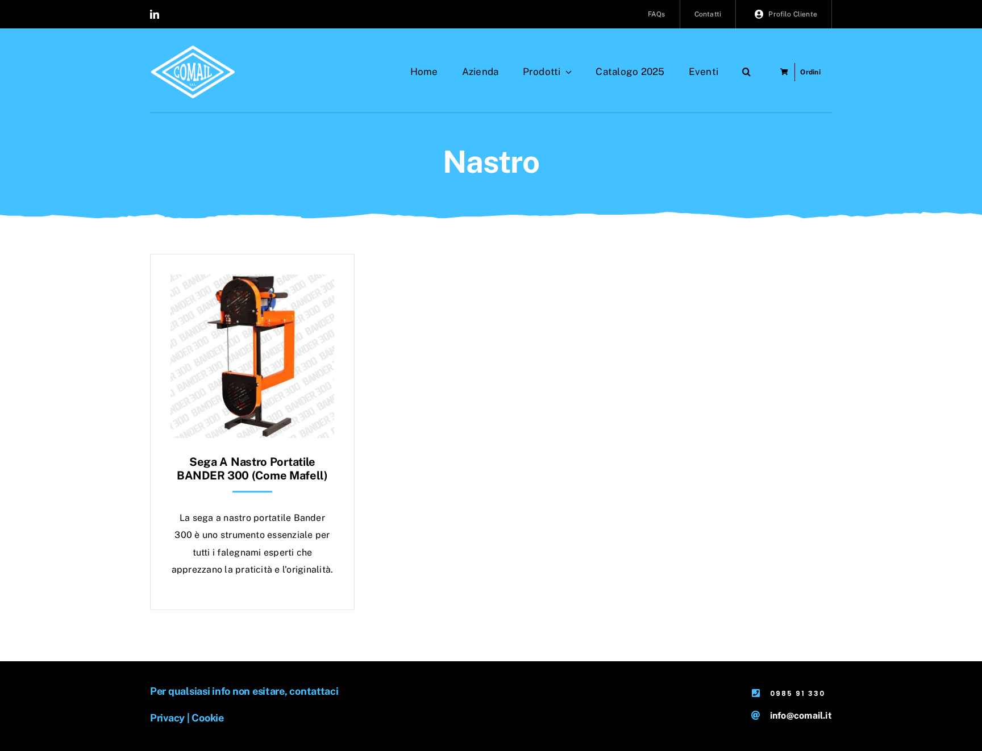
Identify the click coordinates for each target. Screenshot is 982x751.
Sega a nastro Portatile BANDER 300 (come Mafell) (252, 468)
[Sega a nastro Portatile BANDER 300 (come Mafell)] (252, 282)
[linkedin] (154, 14)
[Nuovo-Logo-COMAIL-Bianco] (192, 49)
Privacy (167, 718)
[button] (746, 72)
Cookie (207, 718)
